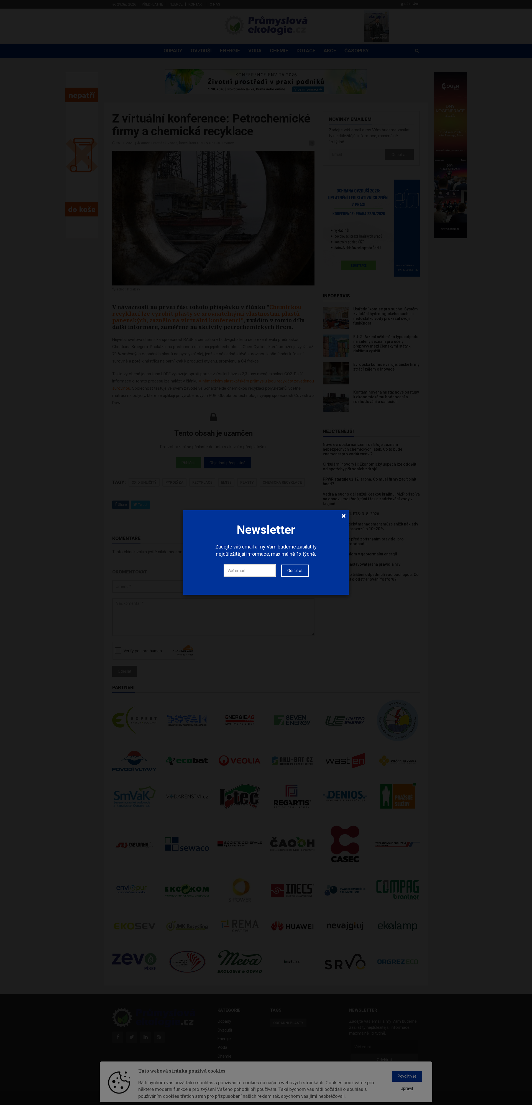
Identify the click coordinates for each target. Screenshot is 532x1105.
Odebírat (295, 570)
